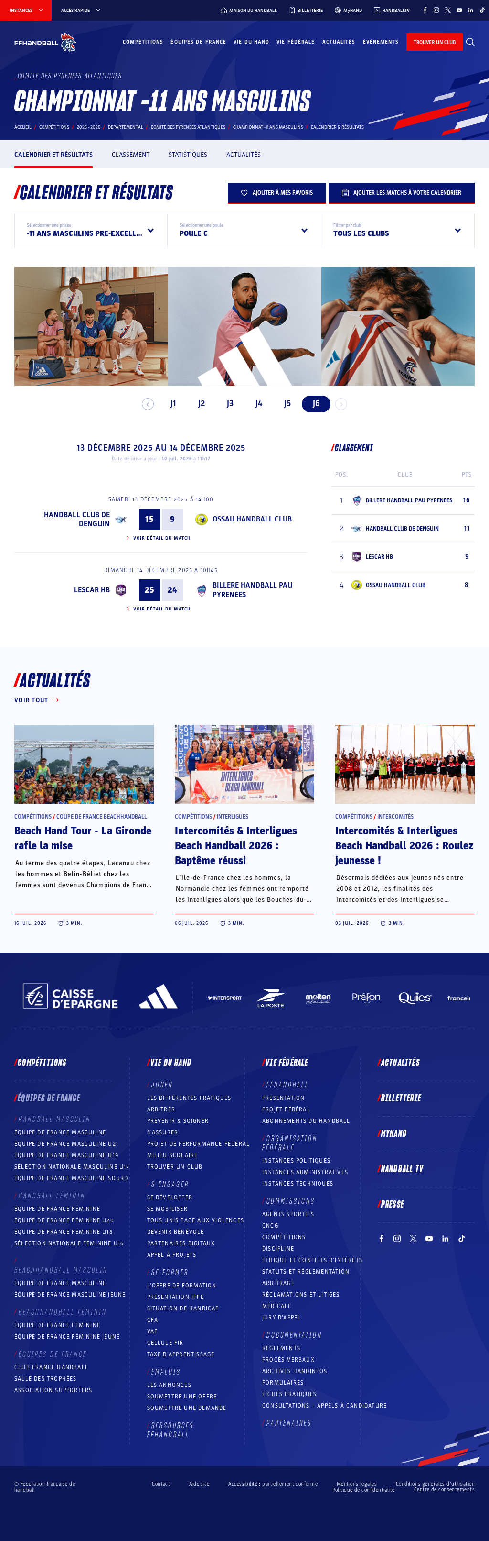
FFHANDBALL (287, 1085)
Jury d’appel (281, 1317)
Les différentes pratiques (189, 1098)
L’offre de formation (182, 1285)
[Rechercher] (470, 42)
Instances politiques (296, 1160)
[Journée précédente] (148, 404)
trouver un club (435, 42)
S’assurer (163, 1132)
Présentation (283, 1098)
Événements (381, 42)
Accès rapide (75, 10)
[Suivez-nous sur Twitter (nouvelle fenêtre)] (448, 10)
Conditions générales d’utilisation (435, 1484)
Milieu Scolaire (172, 1155)
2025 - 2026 (88, 127)
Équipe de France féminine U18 (63, 1232)
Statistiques (188, 155)
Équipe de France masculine (60, 1132)
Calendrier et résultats (53, 155)
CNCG (270, 1225)
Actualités (339, 42)
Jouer (162, 1085)
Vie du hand (251, 42)
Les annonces (169, 1385)
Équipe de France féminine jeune (67, 1336)
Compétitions (143, 42)
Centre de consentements (444, 1490)
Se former (170, 1272)
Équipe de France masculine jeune (70, 1294)
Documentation (294, 1335)
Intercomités (395, 816)
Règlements (281, 1348)
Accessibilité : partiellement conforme (273, 1484)
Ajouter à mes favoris (283, 192)
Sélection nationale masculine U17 (72, 1167)
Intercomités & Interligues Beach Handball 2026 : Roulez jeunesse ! (404, 845)
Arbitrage (278, 1283)
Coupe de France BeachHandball (101, 816)
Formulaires (283, 1382)
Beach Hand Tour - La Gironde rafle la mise (82, 838)
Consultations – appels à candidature (324, 1405)
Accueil (23, 127)
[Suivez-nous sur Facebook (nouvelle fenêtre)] (425, 10)
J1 (173, 404)
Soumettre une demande (187, 1408)
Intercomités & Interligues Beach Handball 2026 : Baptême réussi (236, 845)
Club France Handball (51, 1367)
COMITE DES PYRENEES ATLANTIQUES (188, 127)
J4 (258, 404)
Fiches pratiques (289, 1394)
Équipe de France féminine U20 (64, 1220)
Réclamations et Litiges (301, 1294)
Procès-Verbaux (288, 1359)
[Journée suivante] (341, 404)
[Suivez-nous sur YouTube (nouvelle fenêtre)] (459, 10)
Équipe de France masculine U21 (66, 1144)
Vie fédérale (295, 42)
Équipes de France (198, 42)
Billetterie (401, 1098)
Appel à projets (172, 1255)
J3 (230, 404)
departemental (125, 127)
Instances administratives (305, 1172)
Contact (161, 1484)
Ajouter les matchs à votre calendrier (407, 192)
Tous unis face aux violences (195, 1220)
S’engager (170, 1184)
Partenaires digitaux (181, 1243)
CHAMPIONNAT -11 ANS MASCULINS (268, 127)
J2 (201, 404)
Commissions (290, 1201)
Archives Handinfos (295, 1371)
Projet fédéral (286, 1109)
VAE (152, 1331)
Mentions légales (357, 1484)
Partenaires (289, 1423)
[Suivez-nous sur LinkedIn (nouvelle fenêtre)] (471, 10)
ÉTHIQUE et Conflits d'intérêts (312, 1260)
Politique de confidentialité (363, 1490)
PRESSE (392, 1204)
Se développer (170, 1197)
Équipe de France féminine (57, 1209)
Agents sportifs (288, 1214)
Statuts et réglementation (306, 1271)
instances (21, 10)
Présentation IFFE (175, 1297)
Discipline (278, 1248)
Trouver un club (175, 1167)
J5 (287, 404)
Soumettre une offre (182, 1396)
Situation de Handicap (183, 1308)
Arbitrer (161, 1109)
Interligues (232, 816)
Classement (130, 155)
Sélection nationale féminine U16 (69, 1243)
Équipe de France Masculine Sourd (71, 1178)
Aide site (199, 1484)
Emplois (166, 1372)
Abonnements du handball (306, 1121)
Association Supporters (53, 1390)
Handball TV (402, 1169)
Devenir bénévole (175, 1232)
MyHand (394, 1134)
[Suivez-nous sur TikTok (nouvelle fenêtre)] (482, 10)
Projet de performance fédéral (198, 1144)
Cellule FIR (165, 1343)
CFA (153, 1320)
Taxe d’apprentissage (181, 1354)
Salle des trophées (45, 1378)
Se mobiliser (167, 1209)
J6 (316, 404)
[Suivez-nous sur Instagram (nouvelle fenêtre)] (436, 10)
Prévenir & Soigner (178, 1121)
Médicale (277, 1306)
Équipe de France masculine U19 (66, 1155)
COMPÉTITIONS (284, 1237)
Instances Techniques (297, 1183)
